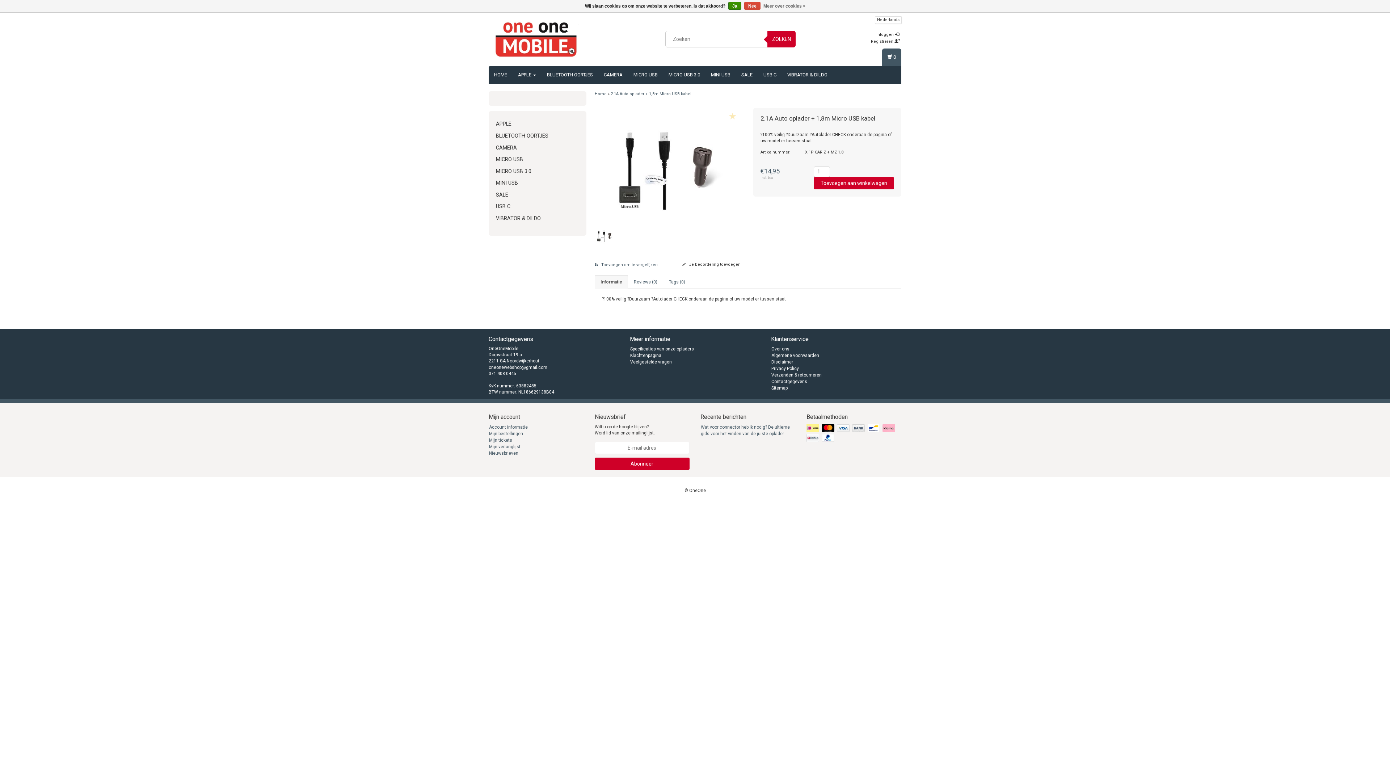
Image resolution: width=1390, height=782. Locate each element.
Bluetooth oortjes (570, 74)
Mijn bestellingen (506, 433)
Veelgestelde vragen (651, 362)
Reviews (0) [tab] (645, 282)
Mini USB (720, 74)
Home (500, 74)
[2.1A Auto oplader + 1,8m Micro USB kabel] (668, 164)
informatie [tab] (611, 282)
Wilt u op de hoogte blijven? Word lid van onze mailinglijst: (625, 430)
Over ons (780, 349)
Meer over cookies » (784, 6)
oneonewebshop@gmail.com (518, 367)
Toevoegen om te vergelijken (629, 264)
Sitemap (779, 388)
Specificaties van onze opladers (662, 349)
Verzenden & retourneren (796, 375)
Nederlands (888, 19)
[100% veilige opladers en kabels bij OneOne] (536, 38)
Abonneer (642, 464)
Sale (747, 74)
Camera (613, 74)
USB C (769, 74)
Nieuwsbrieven (503, 453)
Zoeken (781, 39)
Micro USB (645, 74)
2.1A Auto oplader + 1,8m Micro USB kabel (651, 94)
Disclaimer (782, 362)
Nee (752, 6)
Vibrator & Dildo (807, 74)
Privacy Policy (785, 368)
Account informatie (508, 427)
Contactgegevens (789, 381)
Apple (525, 74)
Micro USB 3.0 (684, 74)
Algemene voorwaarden (795, 355)
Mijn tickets (500, 440)
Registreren (882, 41)
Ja (734, 6)
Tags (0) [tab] (677, 282)
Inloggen (885, 34)
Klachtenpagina (645, 355)
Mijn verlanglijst (505, 446)
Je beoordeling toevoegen (714, 264)
